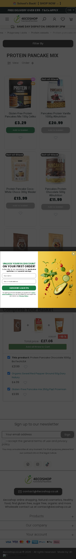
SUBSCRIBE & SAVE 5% (19, 288)
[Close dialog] (73, 253)
